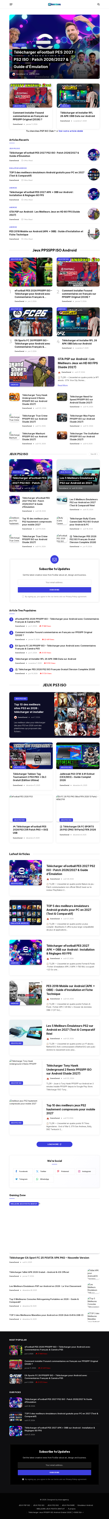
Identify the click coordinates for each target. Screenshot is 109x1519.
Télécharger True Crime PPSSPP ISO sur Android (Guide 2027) (34, 418)
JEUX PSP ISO (19, 106)
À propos (72, 1509)
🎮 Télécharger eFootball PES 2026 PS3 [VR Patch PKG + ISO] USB (30, 829)
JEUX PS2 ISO (19, 45)
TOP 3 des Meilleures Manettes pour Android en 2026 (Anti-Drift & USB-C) (46, 1315)
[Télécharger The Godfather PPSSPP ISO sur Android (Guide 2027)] (62, 435)
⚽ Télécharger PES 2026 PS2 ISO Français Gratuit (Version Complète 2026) (83, 539)
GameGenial (20, 74)
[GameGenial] (54, 4)
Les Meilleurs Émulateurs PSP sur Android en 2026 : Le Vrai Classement (45, 1286)
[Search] (98, 4)
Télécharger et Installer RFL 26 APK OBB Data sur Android (77, 114)
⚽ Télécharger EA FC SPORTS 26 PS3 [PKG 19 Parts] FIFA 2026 (78, 828)
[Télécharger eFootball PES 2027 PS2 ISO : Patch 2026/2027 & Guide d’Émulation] (54, 47)
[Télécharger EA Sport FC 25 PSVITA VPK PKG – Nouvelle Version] (54, 1227)
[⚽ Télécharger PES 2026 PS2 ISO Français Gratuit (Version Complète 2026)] (62, 538)
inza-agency (63, 1500)
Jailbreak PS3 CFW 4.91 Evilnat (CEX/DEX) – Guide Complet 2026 (77, 777)
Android (65, 106)
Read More (63, 385)
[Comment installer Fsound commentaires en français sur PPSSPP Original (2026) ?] (30, 96)
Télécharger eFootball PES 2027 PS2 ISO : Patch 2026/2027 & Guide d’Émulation (43, 59)
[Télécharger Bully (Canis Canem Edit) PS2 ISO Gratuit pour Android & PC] (62, 520)
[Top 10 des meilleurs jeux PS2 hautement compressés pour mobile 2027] (14, 520)
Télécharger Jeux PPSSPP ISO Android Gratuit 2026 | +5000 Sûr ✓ (56, 1512)
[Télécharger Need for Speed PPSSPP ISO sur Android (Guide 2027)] (62, 397)
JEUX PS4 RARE (68, 1505)
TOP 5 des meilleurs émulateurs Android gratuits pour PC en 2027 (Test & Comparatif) (46, 174)
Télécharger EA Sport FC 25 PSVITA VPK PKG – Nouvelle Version (49, 1257)
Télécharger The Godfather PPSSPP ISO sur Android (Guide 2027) (84, 436)
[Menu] (11, 4)
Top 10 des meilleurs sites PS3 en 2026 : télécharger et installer (29, 708)
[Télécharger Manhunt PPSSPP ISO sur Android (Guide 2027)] (14, 435)
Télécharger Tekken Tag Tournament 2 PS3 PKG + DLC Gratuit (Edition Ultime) (29, 777)
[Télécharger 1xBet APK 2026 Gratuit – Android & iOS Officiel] (94, 1274)
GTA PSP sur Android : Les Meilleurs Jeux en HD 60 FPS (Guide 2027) (44, 213)
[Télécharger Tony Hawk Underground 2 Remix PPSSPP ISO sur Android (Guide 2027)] (14, 397)
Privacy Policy (71, 597)
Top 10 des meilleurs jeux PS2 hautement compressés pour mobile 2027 (37, 521)
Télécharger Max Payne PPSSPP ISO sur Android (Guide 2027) (82, 418)
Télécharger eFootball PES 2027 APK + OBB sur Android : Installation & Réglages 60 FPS (41, 194)
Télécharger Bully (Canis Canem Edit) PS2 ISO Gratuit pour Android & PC (84, 521)
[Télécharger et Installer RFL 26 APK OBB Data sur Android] (78, 96)
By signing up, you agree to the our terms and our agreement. (56, 597)
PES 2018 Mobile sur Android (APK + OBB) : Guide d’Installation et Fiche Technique (46, 233)
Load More (53, 1144)
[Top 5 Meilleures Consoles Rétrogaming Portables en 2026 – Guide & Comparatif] (94, 1302)
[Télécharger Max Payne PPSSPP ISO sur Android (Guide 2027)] (62, 417)
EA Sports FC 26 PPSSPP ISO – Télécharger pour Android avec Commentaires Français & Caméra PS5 (32, 343)
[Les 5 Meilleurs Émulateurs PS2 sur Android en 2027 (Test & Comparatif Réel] (78, 475)
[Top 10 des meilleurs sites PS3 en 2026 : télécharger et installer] (77, 714)
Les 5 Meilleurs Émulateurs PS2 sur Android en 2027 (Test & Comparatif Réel (77, 483)
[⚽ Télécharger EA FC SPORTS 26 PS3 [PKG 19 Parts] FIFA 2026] (78, 808)
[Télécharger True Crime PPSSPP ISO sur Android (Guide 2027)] (14, 417)
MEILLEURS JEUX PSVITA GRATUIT (24, 1204)
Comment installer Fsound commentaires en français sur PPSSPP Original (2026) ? (30, 116)
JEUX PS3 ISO (20, 699)
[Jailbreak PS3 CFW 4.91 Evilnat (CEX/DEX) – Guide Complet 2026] (78, 755)
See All (93, 454)
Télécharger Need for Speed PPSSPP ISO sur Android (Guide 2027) (81, 399)
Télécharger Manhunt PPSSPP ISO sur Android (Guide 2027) (34, 436)
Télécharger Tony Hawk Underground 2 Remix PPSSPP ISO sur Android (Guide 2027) (34, 399)
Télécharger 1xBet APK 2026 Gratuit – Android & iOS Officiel (39, 1272)
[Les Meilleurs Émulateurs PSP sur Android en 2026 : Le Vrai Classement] (94, 1288)
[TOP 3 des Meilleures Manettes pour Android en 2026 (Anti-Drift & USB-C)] (94, 1317)
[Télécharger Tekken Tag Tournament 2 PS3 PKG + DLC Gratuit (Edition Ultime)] (31, 755)
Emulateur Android (18, 168)
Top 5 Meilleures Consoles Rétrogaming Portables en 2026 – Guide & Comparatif (44, 1300)
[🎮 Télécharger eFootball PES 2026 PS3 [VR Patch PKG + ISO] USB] (31, 808)
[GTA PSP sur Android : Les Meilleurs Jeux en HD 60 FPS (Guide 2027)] (94, 214)
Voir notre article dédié (70, 131)
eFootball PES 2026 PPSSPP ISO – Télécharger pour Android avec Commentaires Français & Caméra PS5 (33, 294)
